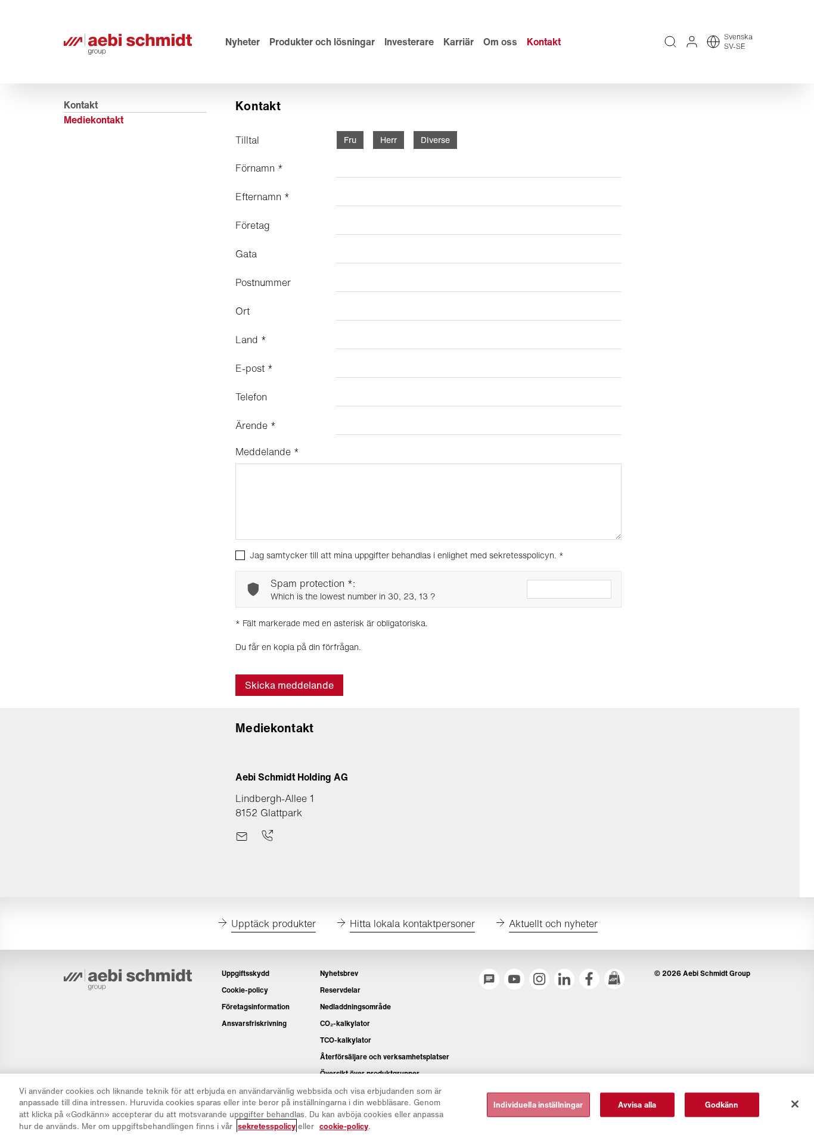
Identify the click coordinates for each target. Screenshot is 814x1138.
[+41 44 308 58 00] (267, 836)
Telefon (251, 397)
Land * (250, 339)
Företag (252, 225)
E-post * (254, 368)
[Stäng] (795, 1104)
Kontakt (81, 105)
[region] (407, 1106)
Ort (242, 311)
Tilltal (247, 140)
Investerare (409, 42)
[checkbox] (240, 555)
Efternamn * (262, 196)
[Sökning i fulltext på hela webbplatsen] (670, 41)
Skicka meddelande (289, 685)
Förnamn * (259, 168)
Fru (350, 139)
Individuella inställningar (538, 1105)
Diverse (435, 139)
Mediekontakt (93, 120)
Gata (246, 254)
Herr (388, 139)
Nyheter (242, 42)
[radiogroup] (397, 140)
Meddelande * (267, 451)
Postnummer (263, 282)
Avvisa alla (637, 1105)
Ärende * (255, 425)
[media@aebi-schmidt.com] (241, 836)
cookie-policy (343, 1125)
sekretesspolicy (267, 1125)
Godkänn (722, 1105)
